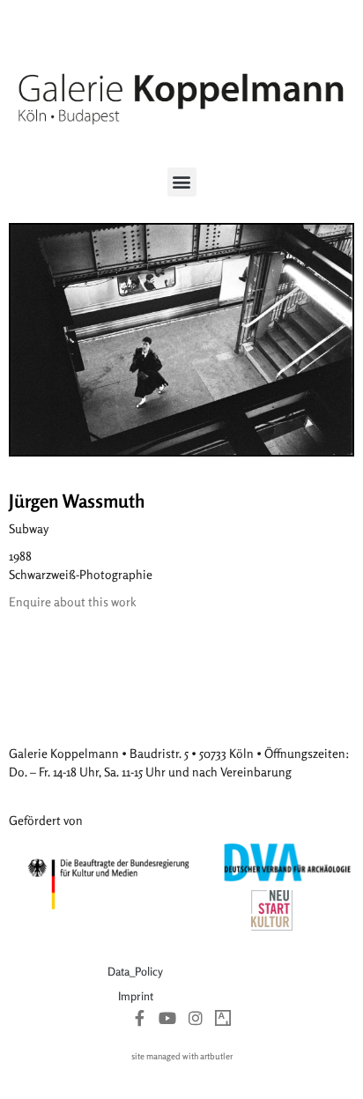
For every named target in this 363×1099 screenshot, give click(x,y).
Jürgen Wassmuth (76, 500)
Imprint (135, 996)
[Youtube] (167, 1018)
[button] (181, 182)
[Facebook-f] (140, 1018)
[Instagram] (195, 1018)
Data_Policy (135, 971)
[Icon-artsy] (223, 1018)
